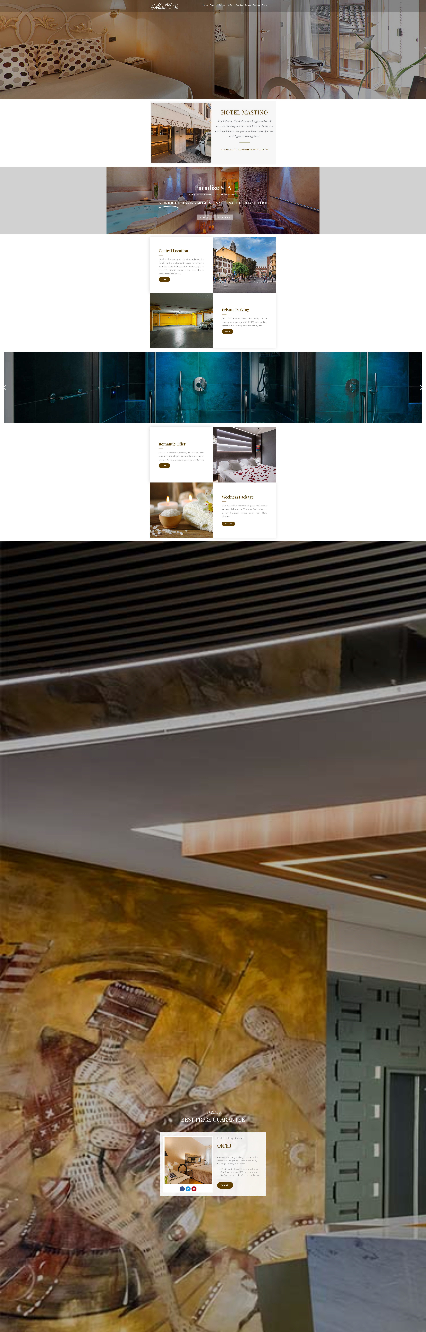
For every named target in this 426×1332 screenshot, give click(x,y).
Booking (256, 5)
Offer (230, 5)
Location (239, 5)
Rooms (212, 5)
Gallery (248, 5)
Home (205, 5)
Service (222, 5)
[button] (204, 217)
